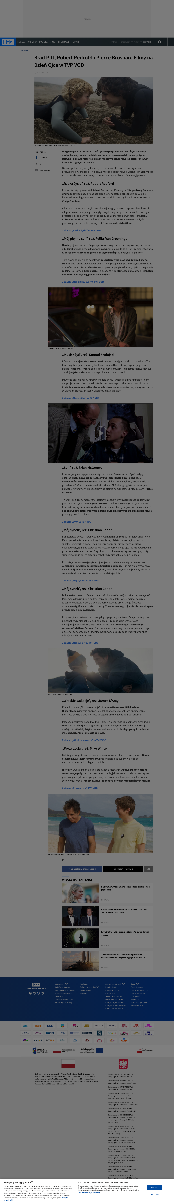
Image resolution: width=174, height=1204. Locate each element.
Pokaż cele (154, 1194)
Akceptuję (154, 1188)
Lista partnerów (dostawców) (89, 1193)
